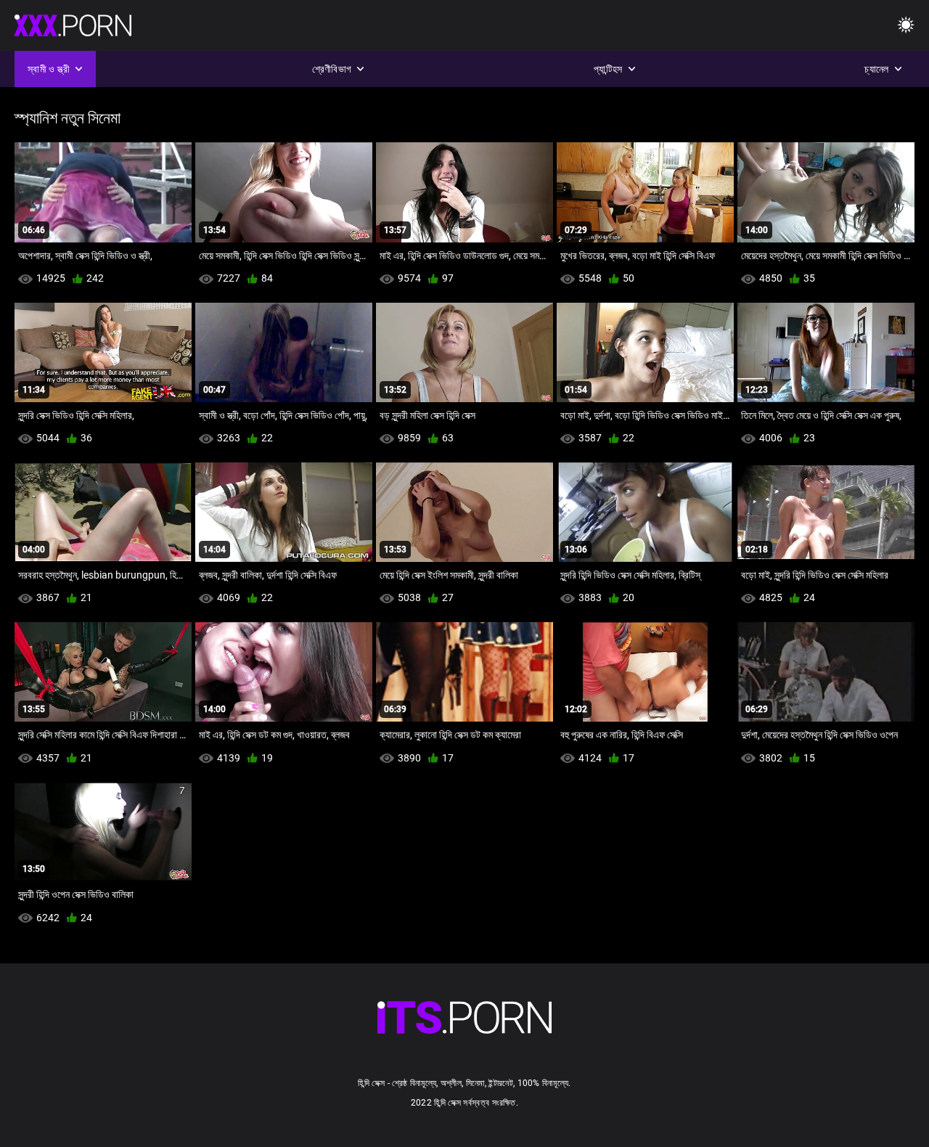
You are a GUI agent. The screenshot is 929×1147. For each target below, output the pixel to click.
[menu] (905, 26)
